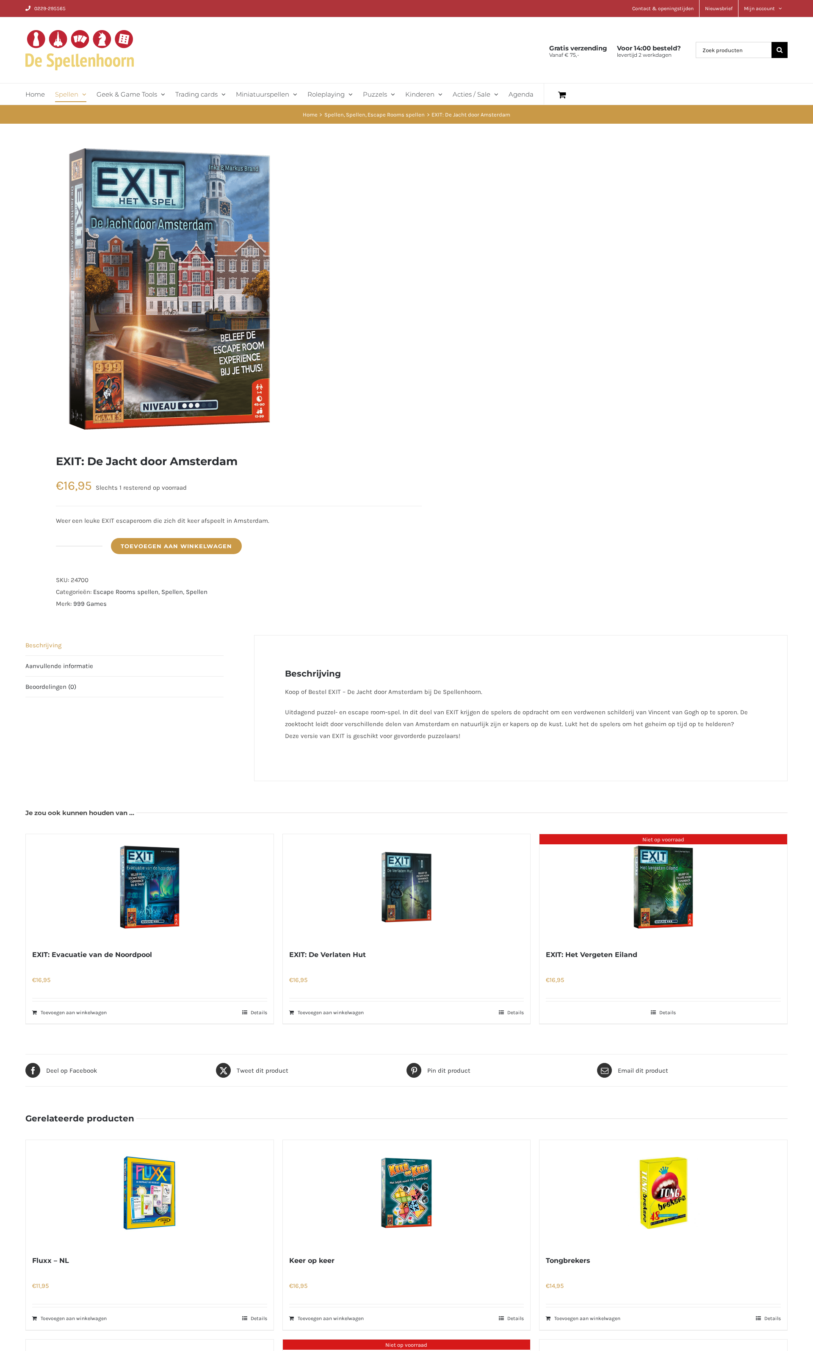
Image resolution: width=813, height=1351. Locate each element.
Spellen (172, 592)
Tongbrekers (568, 1261)
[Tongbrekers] (663, 1193)
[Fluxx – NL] (150, 1193)
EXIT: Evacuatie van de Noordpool (92, 955)
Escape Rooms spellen (125, 592)
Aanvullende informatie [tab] (59, 666)
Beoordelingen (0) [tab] (50, 687)
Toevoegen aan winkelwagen (176, 546)
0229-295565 (50, 8)
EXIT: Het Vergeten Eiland (591, 955)
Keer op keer (312, 1261)
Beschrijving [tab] (43, 645)
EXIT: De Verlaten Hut (327, 955)
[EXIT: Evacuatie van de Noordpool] (150, 887)
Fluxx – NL (50, 1261)
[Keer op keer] (407, 1193)
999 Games (90, 604)
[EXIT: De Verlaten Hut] (407, 887)
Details (259, 1012)
